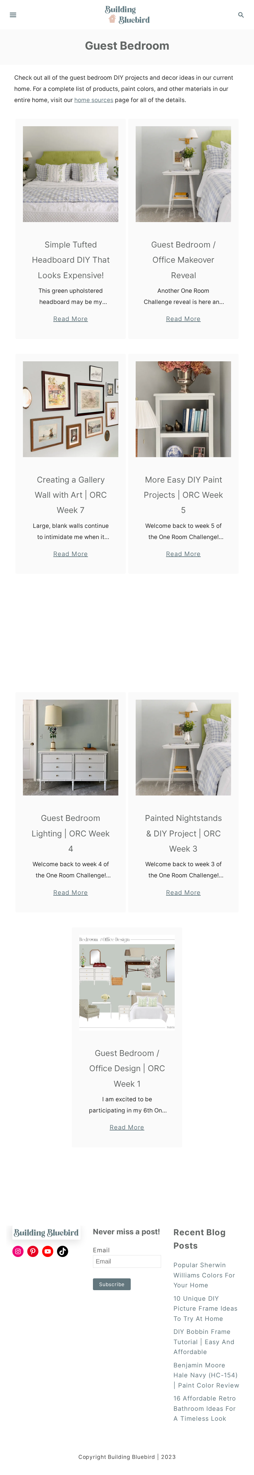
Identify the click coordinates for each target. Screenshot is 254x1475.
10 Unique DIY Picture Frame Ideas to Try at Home (205, 1308)
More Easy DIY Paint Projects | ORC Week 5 (183, 495)
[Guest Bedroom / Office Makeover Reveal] (183, 174)
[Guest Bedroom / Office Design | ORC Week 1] (127, 983)
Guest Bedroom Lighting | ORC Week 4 (71, 833)
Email (101, 1250)
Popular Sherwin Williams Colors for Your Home (204, 1275)
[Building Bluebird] (127, 14)
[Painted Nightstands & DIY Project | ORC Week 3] (183, 747)
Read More (70, 319)
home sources (93, 100)
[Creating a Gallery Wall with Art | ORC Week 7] (71, 409)
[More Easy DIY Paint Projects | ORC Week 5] (183, 409)
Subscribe (112, 1284)
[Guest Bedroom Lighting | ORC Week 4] (71, 747)
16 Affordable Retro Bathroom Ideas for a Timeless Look (204, 1408)
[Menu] (13, 15)
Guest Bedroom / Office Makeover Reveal (183, 260)
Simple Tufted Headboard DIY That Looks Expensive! (71, 260)
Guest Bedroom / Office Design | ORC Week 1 (127, 1068)
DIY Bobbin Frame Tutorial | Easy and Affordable (203, 1342)
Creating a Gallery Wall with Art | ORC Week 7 (71, 495)
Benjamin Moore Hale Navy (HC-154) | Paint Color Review (206, 1375)
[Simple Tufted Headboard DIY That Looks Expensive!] (71, 174)
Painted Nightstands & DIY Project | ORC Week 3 (183, 833)
